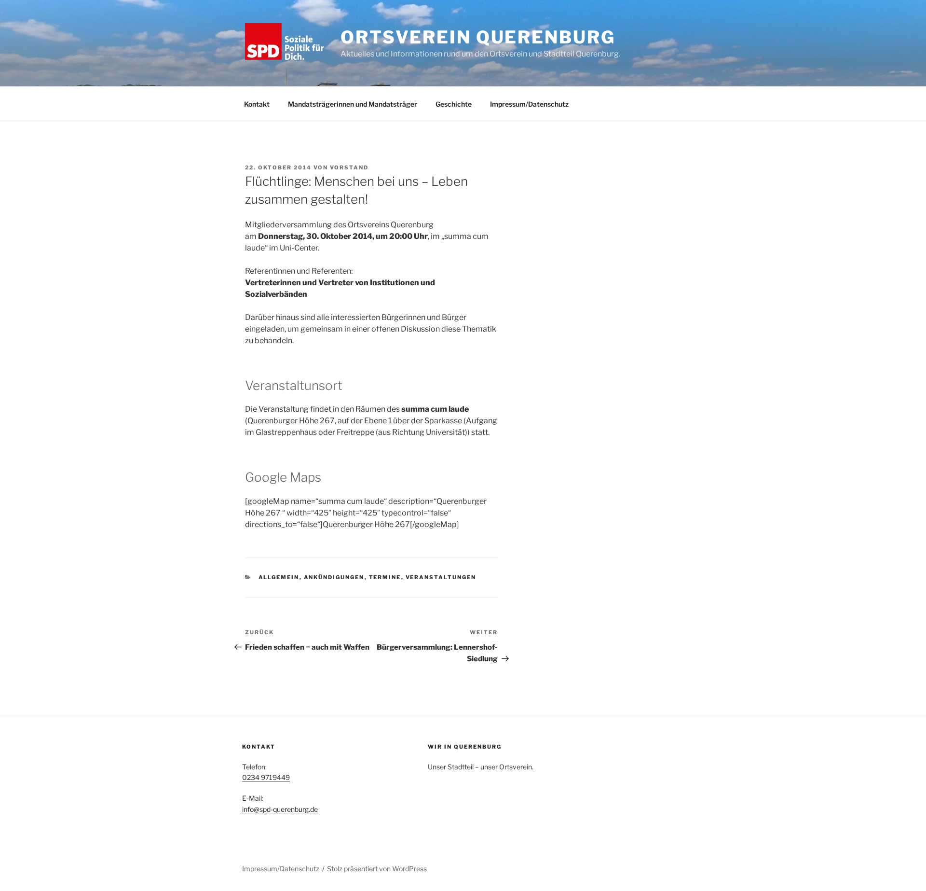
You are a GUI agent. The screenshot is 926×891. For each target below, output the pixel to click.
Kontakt (257, 104)
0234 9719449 (266, 777)
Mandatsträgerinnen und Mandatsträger (352, 104)
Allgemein (279, 577)
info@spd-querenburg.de (280, 809)
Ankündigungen (334, 577)
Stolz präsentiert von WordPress (377, 868)
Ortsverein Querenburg (477, 37)
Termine (385, 577)
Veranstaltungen (441, 577)
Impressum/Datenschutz (529, 104)
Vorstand (349, 167)
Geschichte (454, 104)
